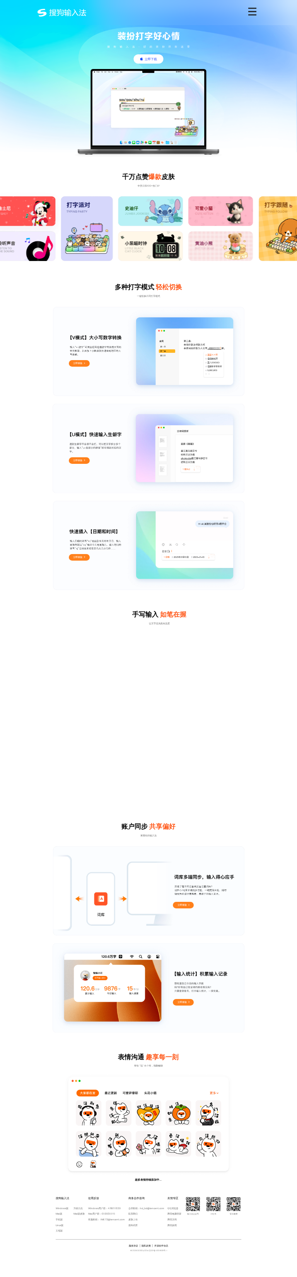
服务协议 (133, 1245)
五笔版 (59, 1230)
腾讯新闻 (172, 1225)
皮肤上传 (133, 1219)
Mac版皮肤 (79, 1213)
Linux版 (59, 1225)
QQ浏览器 (172, 1208)
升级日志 (78, 1208)
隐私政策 (146, 1245)
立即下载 (151, 59)
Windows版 (62, 1208)
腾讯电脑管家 (174, 1213)
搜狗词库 (133, 1225)
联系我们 (133, 1213)
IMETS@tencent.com (113, 1219)
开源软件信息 (161, 1245)
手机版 (59, 1219)
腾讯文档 (172, 1219)
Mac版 (59, 1213)
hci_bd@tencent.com (152, 1208)
